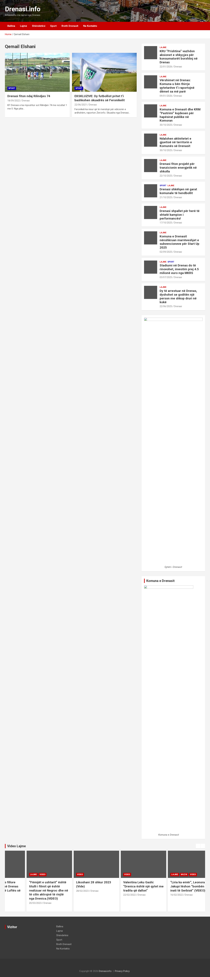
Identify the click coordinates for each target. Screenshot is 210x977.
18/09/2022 (13, 100)
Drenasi (26, 100)
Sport (53, 25)
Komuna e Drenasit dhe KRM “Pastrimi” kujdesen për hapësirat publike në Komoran (180, 114)
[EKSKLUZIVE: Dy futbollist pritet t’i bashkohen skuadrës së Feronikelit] (104, 72)
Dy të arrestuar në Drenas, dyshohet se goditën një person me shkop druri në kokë (178, 296)
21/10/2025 (166, 197)
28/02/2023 (67, 891)
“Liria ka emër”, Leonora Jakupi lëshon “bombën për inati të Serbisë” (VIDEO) (175, 886)
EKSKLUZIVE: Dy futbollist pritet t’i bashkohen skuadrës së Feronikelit (99, 98)
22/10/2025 (166, 175)
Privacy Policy (122, 971)
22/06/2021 (80, 104)
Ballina (11, 25)
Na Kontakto (90, 25)
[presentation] (198, 846)
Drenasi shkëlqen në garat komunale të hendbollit (178, 191)
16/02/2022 (161, 894)
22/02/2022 (114, 894)
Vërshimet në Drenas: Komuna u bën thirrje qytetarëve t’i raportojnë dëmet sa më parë (177, 85)
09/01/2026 (166, 96)
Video (28, 874)
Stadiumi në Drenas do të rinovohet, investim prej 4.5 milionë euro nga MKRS (179, 269)
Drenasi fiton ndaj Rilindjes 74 (28, 96)
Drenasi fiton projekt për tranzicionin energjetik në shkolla (178, 167)
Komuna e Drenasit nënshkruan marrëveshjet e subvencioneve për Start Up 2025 (179, 241)
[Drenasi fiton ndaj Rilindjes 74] (37, 72)
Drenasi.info (22, 9)
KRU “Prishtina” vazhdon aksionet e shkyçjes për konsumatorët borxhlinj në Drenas (179, 56)
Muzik (169, 874)
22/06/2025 (166, 306)
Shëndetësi (38, 25)
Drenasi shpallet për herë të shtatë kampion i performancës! (180, 214)
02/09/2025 (166, 252)
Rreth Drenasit (70, 25)
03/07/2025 (166, 277)
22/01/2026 (166, 66)
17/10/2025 (166, 222)
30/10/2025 (166, 125)
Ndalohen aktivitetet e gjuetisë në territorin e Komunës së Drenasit (176, 142)
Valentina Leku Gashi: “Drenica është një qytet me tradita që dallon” (128, 886)
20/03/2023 (20, 903)
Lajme (23, 25)
